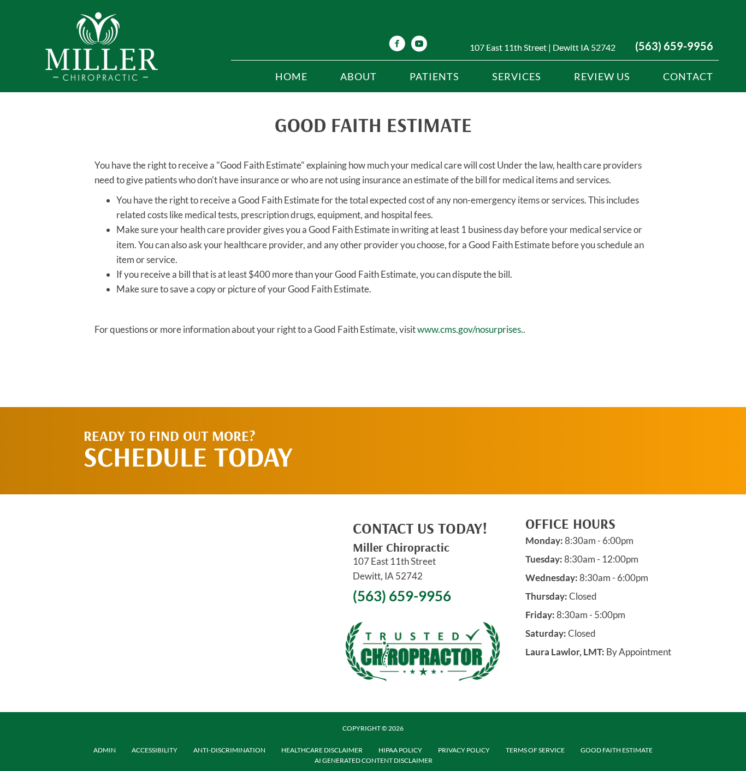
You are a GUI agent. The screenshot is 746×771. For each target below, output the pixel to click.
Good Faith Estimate (617, 750)
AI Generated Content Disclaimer (374, 760)
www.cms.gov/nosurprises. (469, 329)
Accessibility (154, 750)
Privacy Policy (464, 750)
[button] (559, 428)
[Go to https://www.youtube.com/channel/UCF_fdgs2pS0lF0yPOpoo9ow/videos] (419, 45)
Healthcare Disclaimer (322, 750)
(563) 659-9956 (674, 45)
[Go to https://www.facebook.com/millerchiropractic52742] (397, 45)
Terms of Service (535, 750)
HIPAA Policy (400, 750)
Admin (104, 750)
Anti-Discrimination (229, 750)
